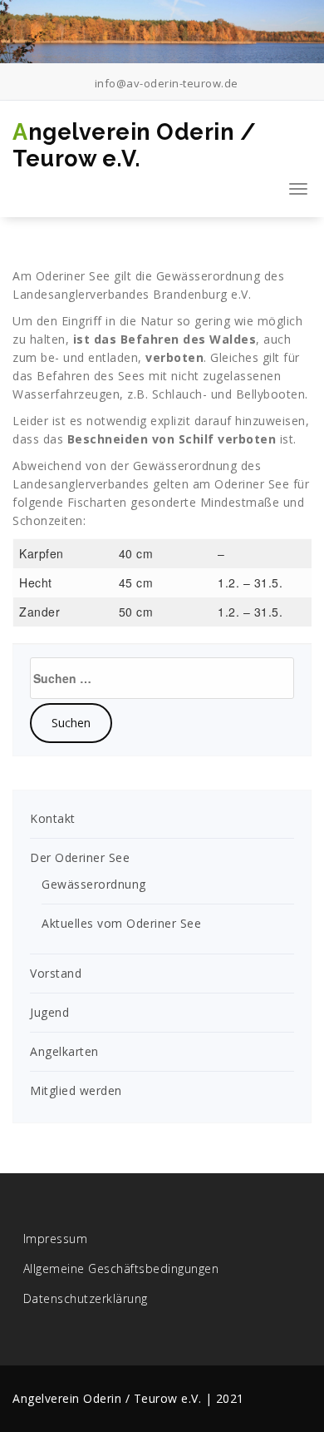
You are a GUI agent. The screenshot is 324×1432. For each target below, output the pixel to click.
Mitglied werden (76, 1090)
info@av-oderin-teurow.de (164, 83)
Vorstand (55, 973)
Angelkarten (64, 1051)
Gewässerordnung (208, 276)
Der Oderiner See (80, 857)
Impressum (55, 1238)
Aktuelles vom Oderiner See (121, 923)
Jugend (49, 1012)
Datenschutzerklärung (85, 1298)
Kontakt (53, 818)
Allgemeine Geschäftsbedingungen (121, 1268)
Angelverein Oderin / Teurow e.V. (134, 145)
